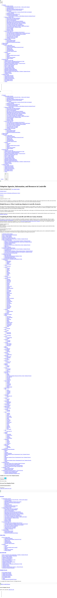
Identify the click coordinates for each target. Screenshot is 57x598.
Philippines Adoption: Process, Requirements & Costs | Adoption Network (17, 457)
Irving (8, 424)
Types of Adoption (10, 28)
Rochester (8, 377)
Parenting (6, 52)
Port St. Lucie (9, 323)
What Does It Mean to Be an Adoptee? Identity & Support (14, 463)
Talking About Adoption (11, 57)
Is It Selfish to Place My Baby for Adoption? (14, 24)
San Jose (8, 304)
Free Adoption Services (8, 80)
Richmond (8, 437)
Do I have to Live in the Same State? (10, 252)
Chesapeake (9, 434)
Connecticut (6, 313)
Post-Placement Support (11, 41)
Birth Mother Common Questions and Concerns (15, 99)
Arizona (5, 267)
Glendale (8, 270)
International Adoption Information (10, 69)
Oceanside (8, 295)
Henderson (9, 368)
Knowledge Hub (5, 59)
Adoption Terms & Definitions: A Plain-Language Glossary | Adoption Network (18, 250)
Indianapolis (9, 333)
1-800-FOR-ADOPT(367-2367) (5, 488)
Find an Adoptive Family (11, 40)
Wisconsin (6, 445)
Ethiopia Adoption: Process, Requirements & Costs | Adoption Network (17, 454)
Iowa (5, 334)
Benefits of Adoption (10, 103)
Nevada (5, 367)
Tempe (8, 274)
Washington (6, 439)
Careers (5, 81)
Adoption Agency (3, 191)
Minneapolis (9, 356)
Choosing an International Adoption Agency (12, 473)
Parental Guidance (10, 58)
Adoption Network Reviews (9, 78)
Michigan (6, 352)
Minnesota (6, 355)
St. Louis (8, 362)
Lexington (8, 340)
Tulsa (8, 396)
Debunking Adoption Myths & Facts (10, 70)
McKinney (8, 427)
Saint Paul (8, 357)
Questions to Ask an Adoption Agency (11, 471)
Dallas (8, 418)
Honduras (6, 455)
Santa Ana (8, 305)
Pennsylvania (6, 400)
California (6, 278)
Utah (5, 430)
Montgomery (9, 264)
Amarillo (8, 413)
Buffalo (8, 374)
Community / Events (8, 73)
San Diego (8, 302)
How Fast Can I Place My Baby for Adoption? (15, 21)
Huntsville (8, 262)
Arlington (8, 414)
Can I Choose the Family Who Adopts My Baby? (15, 25)
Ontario (8, 296)
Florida (5, 315)
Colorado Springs (10, 311)
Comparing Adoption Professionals (10, 472)
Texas (5, 412)
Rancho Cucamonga (10, 298)
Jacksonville (9, 319)
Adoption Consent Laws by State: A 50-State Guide (13, 466)
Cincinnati (8, 390)
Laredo (8, 425)
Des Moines (9, 335)
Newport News (9, 435)
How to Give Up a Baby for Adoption (13, 35)
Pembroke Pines (9, 322)
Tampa (8, 326)
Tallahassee (9, 325)
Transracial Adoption (8, 243)
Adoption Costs (9, 48)
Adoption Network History (9, 77)
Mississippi (6, 358)
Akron (8, 389)
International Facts (7, 249)
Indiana (5, 331)
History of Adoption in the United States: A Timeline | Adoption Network (17, 71)
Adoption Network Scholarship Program (9, 579)
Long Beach (9, 290)
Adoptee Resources (7, 72)
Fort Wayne (9, 332)
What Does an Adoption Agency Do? (11, 64)
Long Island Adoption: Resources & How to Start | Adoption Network (19, 375)
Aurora (8, 310)
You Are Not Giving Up (8, 31)
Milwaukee (9, 447)
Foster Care (6, 245)
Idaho (5, 329)
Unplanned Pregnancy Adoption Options (14, 27)
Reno (8, 370)
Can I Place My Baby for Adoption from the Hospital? (16, 34)
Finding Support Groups (8, 469)
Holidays (8, 56)
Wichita (8, 338)
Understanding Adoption (8, 5)
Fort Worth (9, 420)
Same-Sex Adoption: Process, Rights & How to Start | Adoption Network (17, 244)
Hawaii (5, 327)
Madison (8, 446)
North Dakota (6, 387)
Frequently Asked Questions (12, 51)
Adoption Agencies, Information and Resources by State (14, 61)
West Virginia (6, 444)
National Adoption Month (9, 468)
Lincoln (8, 365)
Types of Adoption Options (9, 67)
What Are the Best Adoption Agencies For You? (15, 47)
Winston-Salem (9, 386)
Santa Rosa (9, 307)
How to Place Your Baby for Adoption (13, 18)
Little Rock (9, 277)
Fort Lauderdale (9, 317)
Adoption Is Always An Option (12, 37)
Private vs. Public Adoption (9, 65)
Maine (5, 346)
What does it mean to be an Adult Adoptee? (12, 464)
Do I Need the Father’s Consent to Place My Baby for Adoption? (20, 102)
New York (6, 372)
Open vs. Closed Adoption (9, 66)
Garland (8, 421)
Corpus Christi (9, 417)
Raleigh (8, 385)
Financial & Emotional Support (12, 105)
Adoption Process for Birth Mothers (13, 19)
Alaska (5, 265)
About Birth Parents (10, 50)
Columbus (8, 392)
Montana (6, 363)
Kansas (5, 336)
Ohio (5, 388)
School (8, 54)
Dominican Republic (8, 453)
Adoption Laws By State (8, 60)
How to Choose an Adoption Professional (11, 62)
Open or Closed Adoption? (11, 20)
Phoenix (8, 272)
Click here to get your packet (5, 485)
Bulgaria (5, 450)
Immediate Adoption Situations (9, 242)
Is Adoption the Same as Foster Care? (13, 104)
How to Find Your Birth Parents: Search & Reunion (13, 465)
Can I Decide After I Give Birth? (12, 36)
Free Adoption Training (8, 79)
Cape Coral (9, 316)
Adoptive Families (7, 39)
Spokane (8, 441)
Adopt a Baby (4, 44)
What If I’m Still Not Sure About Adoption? (14, 100)
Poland (5, 458)
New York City (9, 376)
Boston (8, 350)
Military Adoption (7, 246)
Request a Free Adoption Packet (5, 189)
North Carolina (7, 380)
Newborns (8, 53)
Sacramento (9, 300)
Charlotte (8, 381)
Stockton (8, 308)
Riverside (8, 299)
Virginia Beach (9, 438)
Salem (8, 399)
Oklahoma (6, 394)
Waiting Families (5, 43)
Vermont (5, 432)
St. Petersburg (9, 324)
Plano (8, 428)
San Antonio (9, 429)
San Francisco (9, 303)
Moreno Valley (9, 293)
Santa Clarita (9, 306)
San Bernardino (9, 301)
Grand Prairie (9, 422)
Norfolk (8, 436)
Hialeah (8, 318)
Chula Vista (9, 281)
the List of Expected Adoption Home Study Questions (30, 221)
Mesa (8, 271)
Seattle (8, 440)
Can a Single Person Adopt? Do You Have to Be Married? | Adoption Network (18, 251)
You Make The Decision (11, 38)
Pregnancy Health (10, 29)
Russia (5, 459)
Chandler (8, 268)
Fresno (8, 285)
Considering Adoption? (11, 46)
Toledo (8, 393)
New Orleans (9, 344)
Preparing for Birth (10, 30)
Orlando (8, 321)
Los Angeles (9, 291)
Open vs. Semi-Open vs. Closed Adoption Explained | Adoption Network (17, 240)
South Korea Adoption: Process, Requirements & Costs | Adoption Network (17, 460)
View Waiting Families (16, 189)
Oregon (5, 397)
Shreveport (9, 345)
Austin (8, 415)
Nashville (8, 411)
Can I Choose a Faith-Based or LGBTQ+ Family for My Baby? (18, 26)
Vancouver (8, 443)
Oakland (8, 294)
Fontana (8, 283)
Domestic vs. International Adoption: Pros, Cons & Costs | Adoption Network (18, 241)
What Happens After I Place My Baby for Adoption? (16, 22)
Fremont (8, 284)
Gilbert (8, 269)
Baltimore (8, 348)
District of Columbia (8, 314)
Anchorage (9, 266)
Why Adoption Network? (8, 75)
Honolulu (8, 328)
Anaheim (8, 279)
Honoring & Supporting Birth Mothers (13, 42)
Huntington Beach (10, 288)
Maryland (6, 347)
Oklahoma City (9, 395)
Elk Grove (8, 282)
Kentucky (6, 339)
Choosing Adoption (10, 7)
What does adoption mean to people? (13, 55)
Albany (8, 373)
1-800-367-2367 (11, 589)
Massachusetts (6, 349)
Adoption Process (10, 49)
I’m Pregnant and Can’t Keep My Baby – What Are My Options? (18, 6)
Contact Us (2, 479)
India (5, 456)
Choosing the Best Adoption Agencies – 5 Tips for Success (14, 63)
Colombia (6, 452)
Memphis (8, 410)
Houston (8, 423)
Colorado (6, 309)
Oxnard (8, 297)
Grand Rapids (9, 354)
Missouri (6, 360)
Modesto (8, 292)
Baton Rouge (9, 343)
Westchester (9, 379)
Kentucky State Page (3, 214)
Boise (8, 330)
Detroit (8, 353)
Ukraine (5, 461)
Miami (8, 320)
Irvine (8, 289)
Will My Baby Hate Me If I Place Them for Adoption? (16, 23)
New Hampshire (7, 371)
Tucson (8, 275)
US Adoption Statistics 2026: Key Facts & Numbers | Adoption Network (17, 248)
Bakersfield (9, 280)
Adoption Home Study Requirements (6, 220)
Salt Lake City (9, 431)
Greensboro (9, 384)
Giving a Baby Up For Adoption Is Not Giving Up (16, 32)
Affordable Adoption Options (9, 68)
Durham (8, 382)
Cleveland (8, 391)
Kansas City (9, 361)
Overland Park (9, 337)
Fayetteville (9, 383)
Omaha (8, 366)
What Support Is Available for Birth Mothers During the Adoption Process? (22, 16)
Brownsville (9, 416)
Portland (8, 398)
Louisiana (6, 342)
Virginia (5, 433)
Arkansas (6, 276)
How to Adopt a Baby (8, 45)
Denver (8, 312)
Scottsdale (8, 273)
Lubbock (8, 426)
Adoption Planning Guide (9, 17)
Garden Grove (9, 286)
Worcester (8, 351)
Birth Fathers (9, 101)
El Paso (8, 419)
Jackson (8, 359)
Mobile (8, 263)
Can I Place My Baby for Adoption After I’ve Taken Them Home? (18, 33)
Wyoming (6, 448)
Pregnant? (4, 4)
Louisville (8, 341)
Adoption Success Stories (8, 76)
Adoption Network (5, 74)
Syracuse (8, 378)
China (5, 451)
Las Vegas (8, 369)
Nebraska (6, 364)
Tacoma (8, 442)
